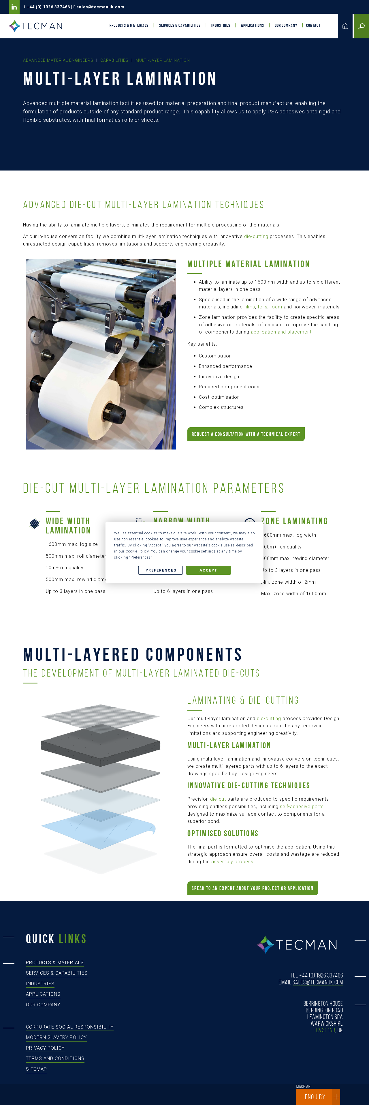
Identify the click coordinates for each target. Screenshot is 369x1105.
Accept (208, 570)
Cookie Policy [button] (137, 551)
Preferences (161, 570)
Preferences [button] (140, 557)
